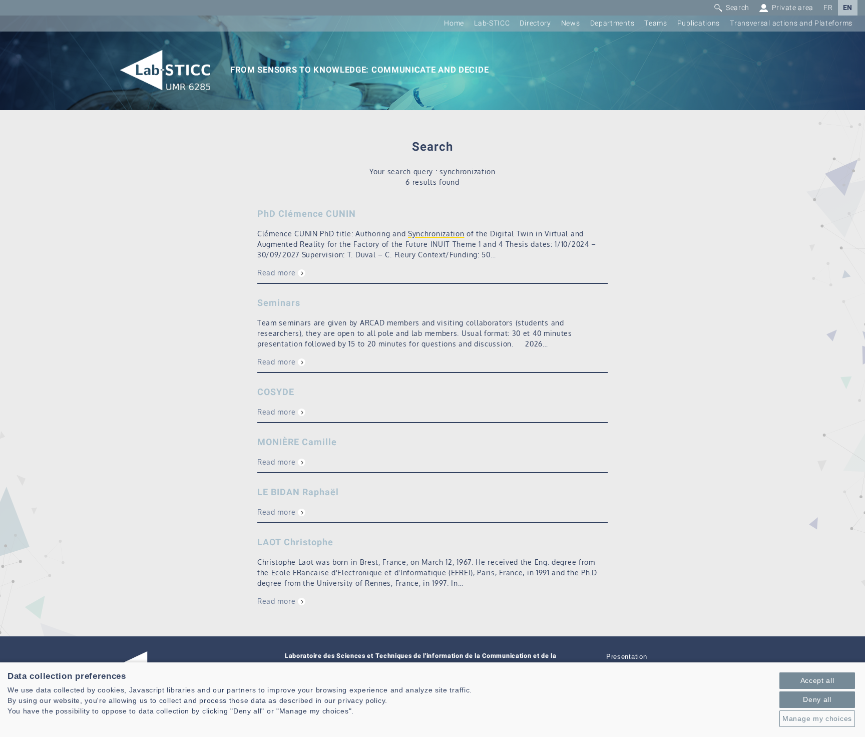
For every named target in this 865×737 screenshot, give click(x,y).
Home (454, 23)
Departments (612, 23)
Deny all (817, 699)
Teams (655, 23)
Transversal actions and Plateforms (791, 23)
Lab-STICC (492, 23)
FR (827, 8)
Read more (276, 272)
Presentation (626, 656)
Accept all (817, 680)
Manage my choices (817, 718)
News (570, 23)
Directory (535, 23)
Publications (698, 23)
